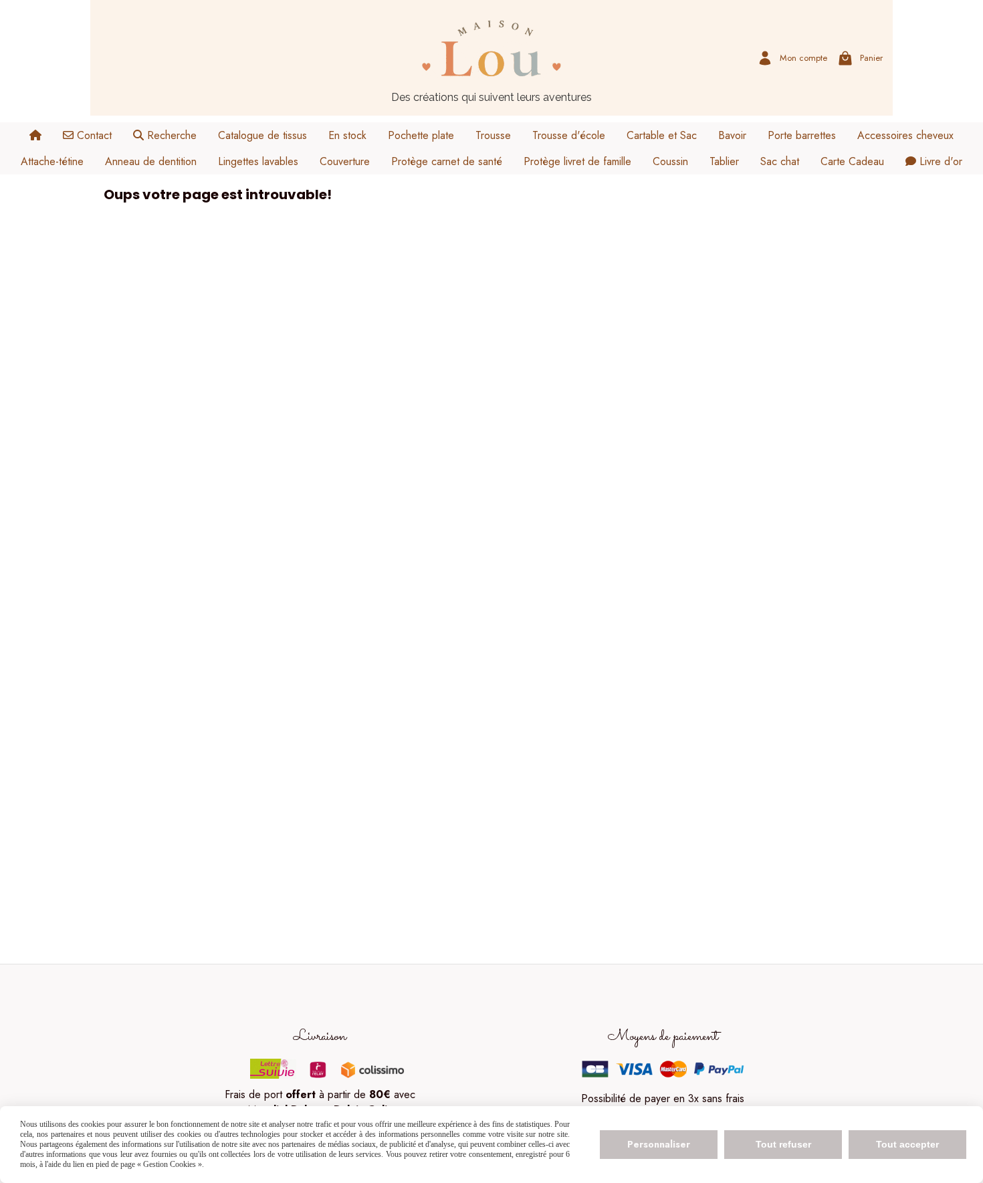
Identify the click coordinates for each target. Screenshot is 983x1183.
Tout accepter (907, 1144)
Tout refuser (783, 1144)
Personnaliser (658, 1144)
